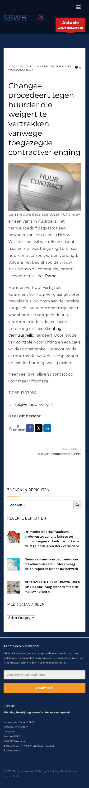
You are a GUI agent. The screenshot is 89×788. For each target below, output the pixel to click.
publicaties (63, 66)
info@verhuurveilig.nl (32, 404)
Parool (51, 276)
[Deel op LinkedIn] (47, 428)
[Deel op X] (38, 428)
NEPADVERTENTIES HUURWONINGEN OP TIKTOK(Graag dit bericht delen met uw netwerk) (52, 587)
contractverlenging (66, 454)
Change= (44, 454)
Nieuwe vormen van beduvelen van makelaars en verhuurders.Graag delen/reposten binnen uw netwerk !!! (53, 564)
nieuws (49, 66)
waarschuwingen (70, 24)
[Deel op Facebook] (30, 428)
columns (36, 66)
